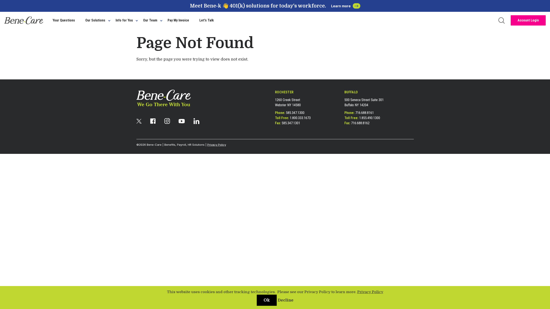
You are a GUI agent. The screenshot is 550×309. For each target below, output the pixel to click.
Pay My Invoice (178, 20)
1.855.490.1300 (369, 118)
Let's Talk (206, 20)
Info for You (124, 20)
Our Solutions (95, 20)
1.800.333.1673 (300, 118)
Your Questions (64, 20)
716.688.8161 (364, 113)
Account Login (528, 20)
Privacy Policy (216, 144)
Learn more (341, 6)
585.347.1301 (291, 123)
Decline (285, 300)
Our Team (150, 20)
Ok (267, 300)
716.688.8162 (360, 123)
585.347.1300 (295, 113)
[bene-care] (23, 20)
